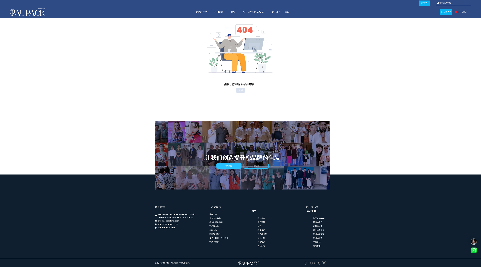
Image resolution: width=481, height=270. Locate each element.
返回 (240, 90)
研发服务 (261, 218)
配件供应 (261, 238)
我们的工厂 (317, 222)
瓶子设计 (261, 222)
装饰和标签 (262, 234)
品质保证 (261, 230)
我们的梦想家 (318, 234)
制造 (259, 226)
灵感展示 (317, 242)
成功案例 (317, 246)
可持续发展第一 (319, 230)
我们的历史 (317, 238)
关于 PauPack (319, 218)
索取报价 (228, 166)
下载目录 (256, 166)
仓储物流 (261, 242)
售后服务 (261, 246)
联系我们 (446, 12)
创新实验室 (317, 226)
